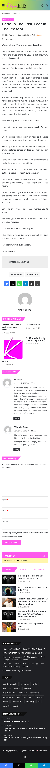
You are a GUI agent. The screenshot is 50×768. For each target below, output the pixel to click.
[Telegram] (25, 283)
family (35, 684)
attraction (17, 274)
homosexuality (8, 697)
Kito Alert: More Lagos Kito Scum (17, 670)
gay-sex (17, 688)
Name (5, 500)
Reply (17, 418)
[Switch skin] (42, 6)
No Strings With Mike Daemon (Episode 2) (35, 339)
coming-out (25, 684)
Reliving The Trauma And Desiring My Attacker (11, 327)
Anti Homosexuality (10, 684)
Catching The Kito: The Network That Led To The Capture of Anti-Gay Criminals (33, 614)
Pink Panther (9, 35)
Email (5, 511)
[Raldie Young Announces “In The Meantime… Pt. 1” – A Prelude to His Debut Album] (9, 602)
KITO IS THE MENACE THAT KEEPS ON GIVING (22, 653)
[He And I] (13, 348)
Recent (9, 569)
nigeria (5, 702)
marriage (39, 697)
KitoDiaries (43, 751)
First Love (33, 274)
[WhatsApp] (19, 283)
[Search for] (47, 6)
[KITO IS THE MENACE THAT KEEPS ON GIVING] (9, 591)
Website (5, 522)
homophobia (34, 693)
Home (6, 14)
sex (39, 702)
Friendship (7, 688)
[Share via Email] (31, 283)
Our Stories (15, 14)
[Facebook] (6, 283)
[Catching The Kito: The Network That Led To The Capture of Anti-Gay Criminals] (9, 615)
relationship (30, 702)
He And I (5, 361)
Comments (39, 569)
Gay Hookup (28, 688)
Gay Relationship (9, 693)
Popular (23, 569)
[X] (13, 283)
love (30, 697)
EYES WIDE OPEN (33, 324)
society (16, 706)
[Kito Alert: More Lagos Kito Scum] (9, 627)
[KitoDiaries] (16, 5)
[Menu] (3, 6)
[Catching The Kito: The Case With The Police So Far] (9, 579)
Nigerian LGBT (17, 702)
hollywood (23, 693)
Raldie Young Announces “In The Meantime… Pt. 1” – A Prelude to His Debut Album (33, 602)
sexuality (6, 706)
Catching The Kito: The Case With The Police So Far (31, 577)
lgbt (18, 697)
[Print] (37, 283)
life (25, 697)
